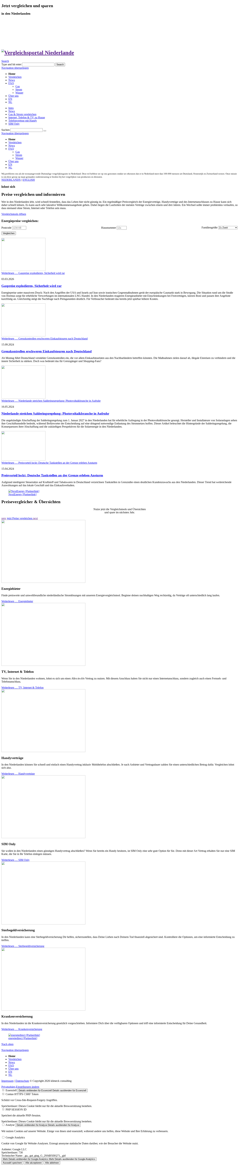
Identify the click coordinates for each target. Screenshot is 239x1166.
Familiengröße (209, 227)
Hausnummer (108, 227)
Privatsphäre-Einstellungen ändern (20, 1086)
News (11, 111)
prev (3, 518)
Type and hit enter (11, 64)
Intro (11, 108)
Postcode (6, 227)
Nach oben (7, 1044)
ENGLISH (29, 179)
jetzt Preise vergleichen (20, 518)
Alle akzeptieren (33, 1162)
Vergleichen (15, 142)
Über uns (13, 161)
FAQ (11, 148)
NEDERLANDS (11, 179)
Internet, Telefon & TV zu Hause (26, 117)
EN (10, 164)
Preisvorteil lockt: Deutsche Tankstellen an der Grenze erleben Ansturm (52, 475)
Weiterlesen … (33, 273)
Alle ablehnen (52, 1162)
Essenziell (11, 1090)
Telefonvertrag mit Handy (22, 120)
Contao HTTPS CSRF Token (22, 1094)
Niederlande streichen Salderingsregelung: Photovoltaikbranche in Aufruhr (55, 413)
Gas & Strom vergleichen (22, 114)
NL (10, 167)
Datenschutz (22, 1080)
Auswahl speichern (12, 1162)
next (35, 518)
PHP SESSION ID (16, 1109)
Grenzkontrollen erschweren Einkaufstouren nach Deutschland (46, 351)
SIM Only (14, 123)
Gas (17, 151)
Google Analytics (15, 1137)
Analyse (10, 1124)
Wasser (19, 158)
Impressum (7, 1080)
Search (5, 61)
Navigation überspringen (15, 67)
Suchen (5, 129)
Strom (18, 155)
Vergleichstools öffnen (13, 214)
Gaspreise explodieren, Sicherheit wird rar (31, 286)
